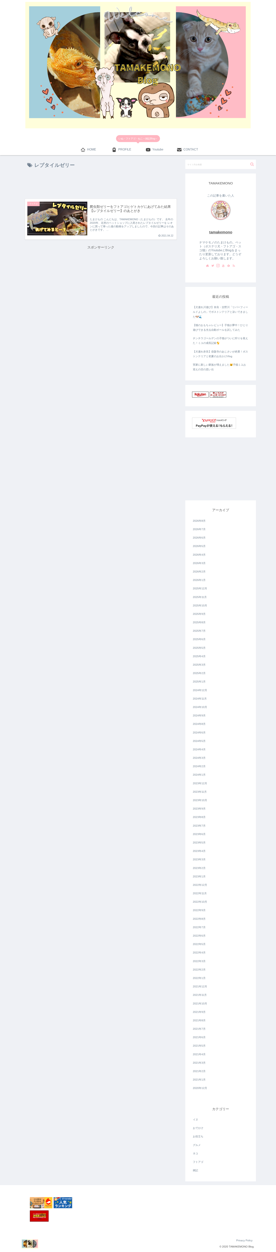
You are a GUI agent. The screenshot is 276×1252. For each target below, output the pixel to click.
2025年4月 (199, 656)
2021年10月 (200, 1003)
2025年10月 (200, 605)
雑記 (195, 1170)
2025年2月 (199, 673)
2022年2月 (199, 969)
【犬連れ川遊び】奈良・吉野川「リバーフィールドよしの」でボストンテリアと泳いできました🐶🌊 (220, 312)
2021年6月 (199, 1037)
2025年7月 (199, 630)
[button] (252, 164)
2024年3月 (199, 757)
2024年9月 (199, 715)
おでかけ (198, 1127)
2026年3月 (199, 563)
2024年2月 (199, 766)
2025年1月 (199, 681)
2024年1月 (199, 774)
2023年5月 (199, 842)
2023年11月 (200, 791)
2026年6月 (199, 537)
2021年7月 (199, 1028)
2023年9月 (199, 808)
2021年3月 (199, 1062)
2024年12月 (200, 690)
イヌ (195, 1119)
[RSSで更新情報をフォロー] (234, 266)
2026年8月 (199, 520)
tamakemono (220, 232)
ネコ (195, 1153)
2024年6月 (199, 732)
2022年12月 (200, 884)
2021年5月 (199, 1045)
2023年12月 (200, 783)
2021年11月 (200, 994)
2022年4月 (199, 952)
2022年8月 (199, 918)
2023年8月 (199, 817)
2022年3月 (199, 961)
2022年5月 (199, 944)
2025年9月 (199, 613)
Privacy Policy (244, 1240)
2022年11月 (200, 893)
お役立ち (198, 1136)
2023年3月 (199, 859)
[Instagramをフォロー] (218, 266)
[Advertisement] (101, 184)
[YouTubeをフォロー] (223, 266)
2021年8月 (199, 1020)
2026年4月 (199, 554)
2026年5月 (199, 546)
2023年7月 (199, 825)
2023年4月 (199, 850)
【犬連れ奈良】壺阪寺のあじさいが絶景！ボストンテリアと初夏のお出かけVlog (220, 354)
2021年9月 (199, 1011)
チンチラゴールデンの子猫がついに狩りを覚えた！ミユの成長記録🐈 (220, 340)
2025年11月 (200, 597)
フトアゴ (198, 1161)
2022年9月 (199, 910)
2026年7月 (199, 529)
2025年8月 (199, 622)
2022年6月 (199, 935)
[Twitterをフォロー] (212, 266)
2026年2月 (199, 571)
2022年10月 (200, 901)
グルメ (197, 1144)
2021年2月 (199, 1071)
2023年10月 (200, 800)
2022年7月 (199, 927)
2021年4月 (199, 1054)
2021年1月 (199, 1079)
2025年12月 (200, 588)
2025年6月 (199, 639)
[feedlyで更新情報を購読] (228, 266)
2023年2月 (199, 868)
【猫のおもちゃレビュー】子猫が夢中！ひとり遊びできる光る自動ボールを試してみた (220, 327)
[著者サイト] (207, 266)
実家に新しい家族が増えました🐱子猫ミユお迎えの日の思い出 (219, 367)
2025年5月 (199, 647)
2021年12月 (200, 986)
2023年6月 (199, 834)
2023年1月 (199, 876)
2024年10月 (200, 707)
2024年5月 (199, 740)
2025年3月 (199, 664)
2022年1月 (199, 978)
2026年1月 (199, 579)
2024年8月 (199, 723)
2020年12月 (200, 1088)
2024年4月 (199, 749)
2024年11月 (200, 698)
